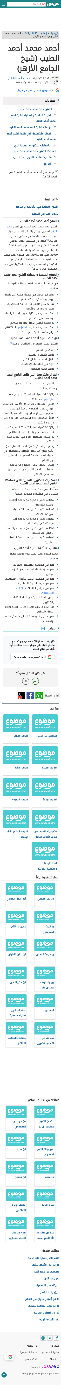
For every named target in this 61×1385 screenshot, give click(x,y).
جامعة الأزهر (24, 327)
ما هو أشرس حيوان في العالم (42, 1298)
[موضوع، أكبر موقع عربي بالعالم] (53, 5)
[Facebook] (56, 1338)
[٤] (51, 557)
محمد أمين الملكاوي (18, 78)
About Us (54, 1359)
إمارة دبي (48, 399)
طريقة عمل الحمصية (47, 1285)
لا (26, 681)
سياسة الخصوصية (28, 1352)
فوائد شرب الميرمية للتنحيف (43, 1305)
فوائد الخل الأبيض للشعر (45, 1264)
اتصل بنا (55, 1346)
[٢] (47, 240)
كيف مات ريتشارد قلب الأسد (43, 1257)
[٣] (32, 268)
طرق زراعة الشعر (50, 1292)
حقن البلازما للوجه (49, 1319)
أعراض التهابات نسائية (46, 1312)
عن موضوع (32, 1346)
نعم (35, 681)
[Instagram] (43, 1338)
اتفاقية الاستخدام (50, 1352)
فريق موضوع (30, 1359)
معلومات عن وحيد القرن (46, 1271)
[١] (48, 240)
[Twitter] (50, 1338)
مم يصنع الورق (51, 1278)
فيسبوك (30, 695)
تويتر (21, 695)
